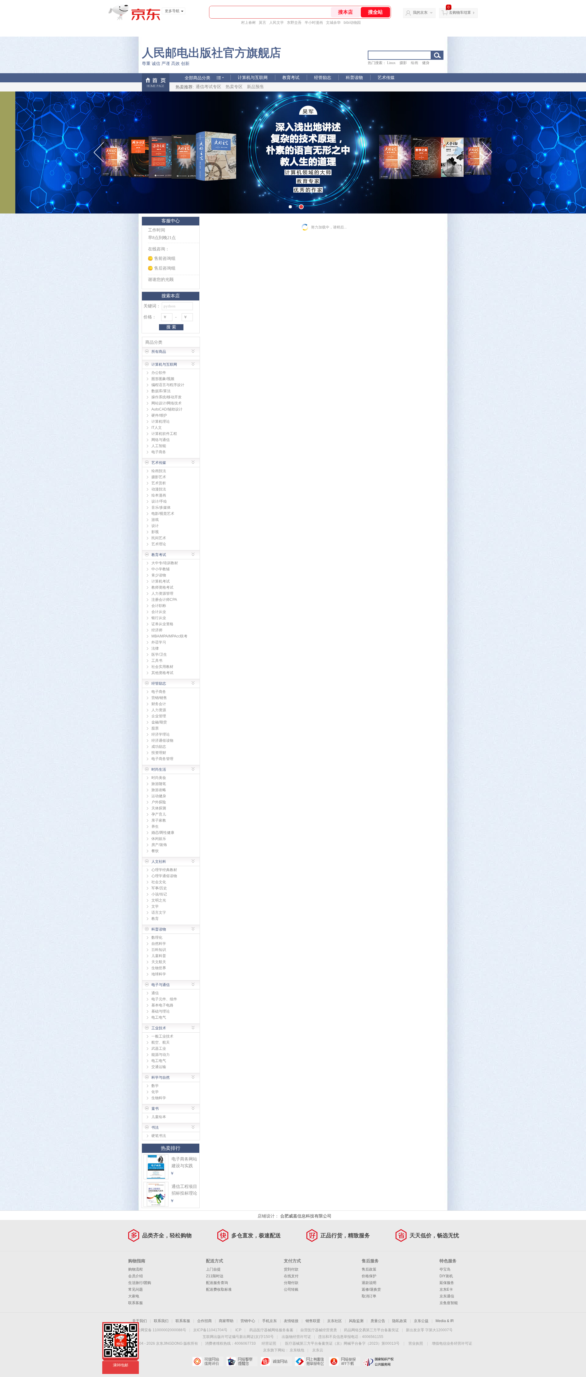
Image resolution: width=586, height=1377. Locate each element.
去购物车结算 (460, 12)
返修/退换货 (371, 1289)
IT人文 (156, 427)
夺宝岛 (445, 1269)
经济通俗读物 (162, 740)
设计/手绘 (159, 501)
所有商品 (158, 352)
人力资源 (158, 710)
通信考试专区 (208, 86)
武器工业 (158, 1048)
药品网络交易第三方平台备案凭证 (371, 1330)
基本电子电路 (162, 1005)
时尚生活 (158, 769)
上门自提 (213, 1269)
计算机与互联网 (253, 77)
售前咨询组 (164, 258)
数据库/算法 (161, 391)
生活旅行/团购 (139, 1283)
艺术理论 (158, 544)
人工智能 (158, 446)
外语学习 (158, 642)
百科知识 (158, 950)
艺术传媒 (386, 77)
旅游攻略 (158, 790)
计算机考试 (160, 581)
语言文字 (158, 912)
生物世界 (158, 968)
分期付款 (291, 1283)
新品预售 (255, 86)
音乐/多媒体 (161, 507)
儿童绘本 (158, 1117)
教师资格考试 (162, 587)
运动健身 (158, 796)
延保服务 (447, 1283)
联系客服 (135, 1303)
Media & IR (445, 1321)
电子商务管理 (162, 759)
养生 (155, 826)
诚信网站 (276, 1361)
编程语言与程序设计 (167, 385)
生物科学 (158, 1098)
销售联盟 (313, 1321)
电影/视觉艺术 (162, 513)
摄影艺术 (158, 477)
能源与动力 (160, 1054)
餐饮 (155, 851)
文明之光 (158, 900)
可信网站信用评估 (207, 1361)
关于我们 (139, 1321)
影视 (155, 532)
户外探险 (158, 802)
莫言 (262, 22)
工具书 (156, 660)
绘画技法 (158, 471)
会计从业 (158, 612)
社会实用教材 (162, 667)
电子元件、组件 (164, 999)
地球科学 (158, 974)
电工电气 (158, 1017)
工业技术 (158, 1028)
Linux (391, 63)
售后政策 (369, 1269)
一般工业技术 (162, 1036)
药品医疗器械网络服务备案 (271, 1330)
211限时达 (214, 1276)
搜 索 (171, 327)
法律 (155, 648)
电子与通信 (160, 985)
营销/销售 (159, 698)
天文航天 (158, 962)
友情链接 (291, 1321)
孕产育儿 (158, 814)
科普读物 (354, 77)
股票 (155, 728)
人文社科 (158, 861)
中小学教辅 (160, 569)
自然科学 (158, 943)
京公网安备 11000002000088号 (159, 1330)
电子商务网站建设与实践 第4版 (184, 1166)
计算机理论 (160, 421)
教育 (155, 918)
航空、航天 (160, 1042)
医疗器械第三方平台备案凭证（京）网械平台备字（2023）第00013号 (342, 1343)
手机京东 (269, 1321)
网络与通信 (160, 440)
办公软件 (158, 373)
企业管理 (158, 716)
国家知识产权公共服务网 (378, 1361)
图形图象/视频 (162, 379)
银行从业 (158, 618)
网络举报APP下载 (344, 1361)
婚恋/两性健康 (162, 832)
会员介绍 (135, 1276)
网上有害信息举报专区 (310, 1361)
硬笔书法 (158, 1136)
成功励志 (158, 746)
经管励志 (322, 77)
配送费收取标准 (219, 1289)
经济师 (156, 630)
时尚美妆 (158, 778)
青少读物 (158, 575)
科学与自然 (160, 1077)
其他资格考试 (162, 673)
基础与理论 (160, 1011)
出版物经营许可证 (296, 1337)
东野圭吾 (294, 22)
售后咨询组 (164, 268)
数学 (155, 1086)
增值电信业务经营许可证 (452, 1343)
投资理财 (158, 753)
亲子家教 (158, 820)
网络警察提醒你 (242, 1361)
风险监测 (356, 1321)
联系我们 (161, 1321)
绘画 (414, 63)
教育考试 (290, 77)
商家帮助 (226, 1321)
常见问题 (135, 1289)
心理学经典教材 (164, 870)
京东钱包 (297, 1350)
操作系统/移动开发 (166, 397)
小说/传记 (159, 894)
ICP (238, 1330)
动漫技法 (158, 489)
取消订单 (369, 1296)
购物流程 (135, 1269)
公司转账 (291, 1289)
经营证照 (269, 1343)
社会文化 (158, 882)
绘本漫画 (158, 495)
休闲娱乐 (158, 839)
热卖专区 (234, 86)
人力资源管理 (162, 593)
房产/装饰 (159, 845)
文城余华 (333, 22)
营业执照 (415, 1343)
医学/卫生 (159, 654)
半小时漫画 (314, 22)
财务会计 (158, 704)
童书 (155, 1108)
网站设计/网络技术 (166, 403)
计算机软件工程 (164, 434)
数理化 (156, 937)
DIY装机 (446, 1276)
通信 (155, 993)
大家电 (133, 1296)
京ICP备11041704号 (210, 1330)
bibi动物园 (352, 22)
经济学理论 (160, 734)
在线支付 (291, 1276)
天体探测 (158, 808)
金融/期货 (159, 722)
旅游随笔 (158, 784)
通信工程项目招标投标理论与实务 (184, 1193)
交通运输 (158, 1067)
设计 (155, 526)
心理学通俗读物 (164, 876)
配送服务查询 (217, 1283)
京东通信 (447, 1296)
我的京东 (420, 12)
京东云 (317, 1350)
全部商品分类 (197, 77)
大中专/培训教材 (164, 563)
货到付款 (291, 1269)
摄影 (403, 63)
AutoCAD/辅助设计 (167, 409)
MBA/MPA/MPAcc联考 (169, 636)
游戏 (155, 520)
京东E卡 (446, 1289)
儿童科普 (158, 956)
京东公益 (421, 1321)
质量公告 (378, 1321)
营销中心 (248, 1321)
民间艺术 (158, 538)
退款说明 (369, 1283)
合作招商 (204, 1321)
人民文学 (276, 22)
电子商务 (158, 452)
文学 (155, 906)
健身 (425, 63)
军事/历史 (159, 888)
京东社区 (334, 1321)
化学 (155, 1092)
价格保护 (369, 1276)
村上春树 (248, 22)
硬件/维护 (159, 415)
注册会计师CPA (164, 599)
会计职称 (158, 606)
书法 (155, 1127)
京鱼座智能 (449, 1303)
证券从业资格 (162, 624)
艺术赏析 (158, 483)
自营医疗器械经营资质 (318, 1330)
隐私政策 (399, 1321)
